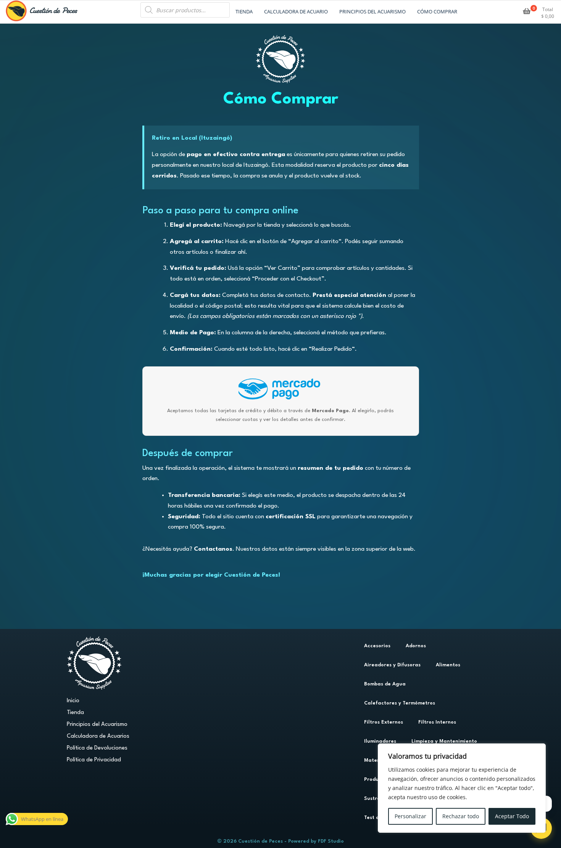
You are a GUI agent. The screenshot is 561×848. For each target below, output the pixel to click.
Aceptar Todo (512, 816)
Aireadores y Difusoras (392, 665)
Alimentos (448, 665)
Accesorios (377, 645)
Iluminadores (380, 741)
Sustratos (376, 798)
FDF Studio (331, 841)
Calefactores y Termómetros (399, 703)
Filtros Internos (437, 722)
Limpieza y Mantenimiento (444, 741)
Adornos (416, 645)
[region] (462, 788)
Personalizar (410, 816)
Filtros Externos (383, 722)
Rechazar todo (460, 816)
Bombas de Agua (385, 684)
